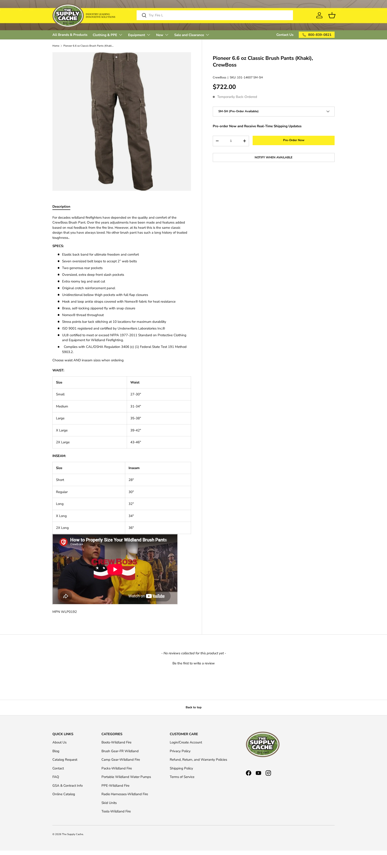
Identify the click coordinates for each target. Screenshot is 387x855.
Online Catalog (63, 794)
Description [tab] (61, 206)
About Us (59, 742)
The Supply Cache (72, 834)
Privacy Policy (180, 751)
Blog (55, 751)
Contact (58, 768)
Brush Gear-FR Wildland (120, 751)
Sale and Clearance (189, 35)
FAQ (55, 777)
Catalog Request (64, 759)
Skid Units (109, 803)
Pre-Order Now (293, 140)
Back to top (194, 707)
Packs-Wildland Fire (116, 768)
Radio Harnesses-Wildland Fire (124, 794)
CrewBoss (219, 77)
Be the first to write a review (193, 663)
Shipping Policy (181, 768)
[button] (193, 663)
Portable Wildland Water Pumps (126, 777)
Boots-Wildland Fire (116, 742)
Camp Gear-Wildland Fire (120, 759)
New (159, 35)
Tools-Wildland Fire (116, 811)
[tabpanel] (121, 414)
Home (55, 46)
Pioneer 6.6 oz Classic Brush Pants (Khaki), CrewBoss (88, 46)
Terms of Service (182, 777)
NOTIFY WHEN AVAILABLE (273, 157)
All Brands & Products (69, 34)
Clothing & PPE (105, 35)
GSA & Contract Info (67, 785)
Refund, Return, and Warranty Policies (198, 759)
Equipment (136, 35)
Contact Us (284, 34)
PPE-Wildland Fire (115, 785)
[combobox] (215, 15)
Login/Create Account (186, 742)
